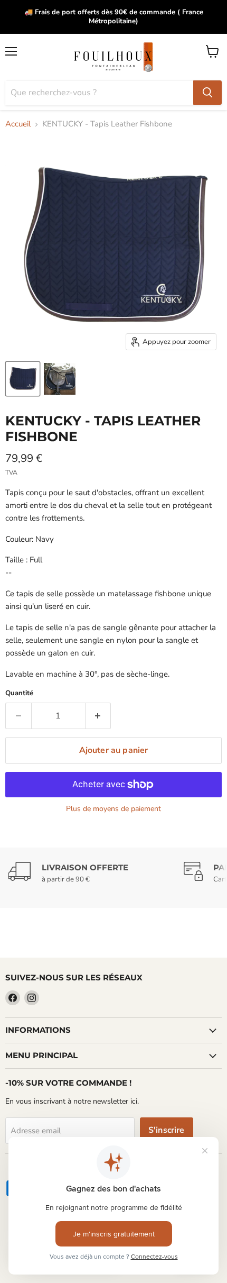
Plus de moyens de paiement (113, 809)
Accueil (18, 124)
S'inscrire (166, 1130)
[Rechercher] (207, 92)
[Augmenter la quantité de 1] (98, 716)
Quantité (19, 693)
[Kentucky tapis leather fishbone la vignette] (23, 379)
